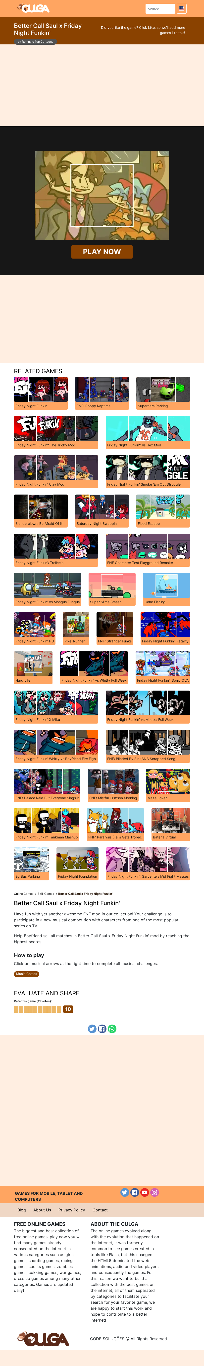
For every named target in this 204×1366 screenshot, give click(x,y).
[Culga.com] (33, 8)
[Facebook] (102, 1029)
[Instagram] (154, 1192)
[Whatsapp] (112, 1029)
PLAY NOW (102, 251)
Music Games (26, 974)
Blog (21, 1209)
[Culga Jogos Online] (43, 1338)
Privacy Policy (71, 1209)
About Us (42, 1209)
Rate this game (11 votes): (33, 1001)
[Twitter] (92, 1029)
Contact (100, 1209)
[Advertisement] (102, 85)
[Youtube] (144, 1192)
